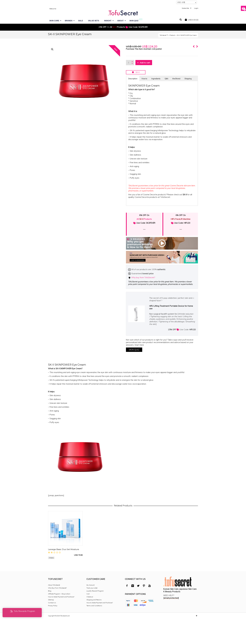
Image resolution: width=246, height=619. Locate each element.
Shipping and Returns (94, 600)
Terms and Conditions (94, 606)
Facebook (127, 586)
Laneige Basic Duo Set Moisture (63, 549)
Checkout (89, 597)
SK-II (136, 72)
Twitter (138, 586)
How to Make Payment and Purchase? (61, 597)
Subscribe (185, 8)
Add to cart (145, 62)
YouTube (149, 586)
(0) (193, 20)
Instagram (133, 586)
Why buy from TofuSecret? (143, 277)
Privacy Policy (52, 606)
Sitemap (51, 600)
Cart (88, 594)
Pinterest (144, 586)
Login (196, 8)
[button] (52, 49)
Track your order (92, 588)
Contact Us (52, 603)
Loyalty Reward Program (95, 591)
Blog (49, 591)
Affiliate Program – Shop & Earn (59, 594)
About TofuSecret (54, 585)
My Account (90, 585)
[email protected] (171, 598)
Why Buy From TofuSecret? (57, 588)
